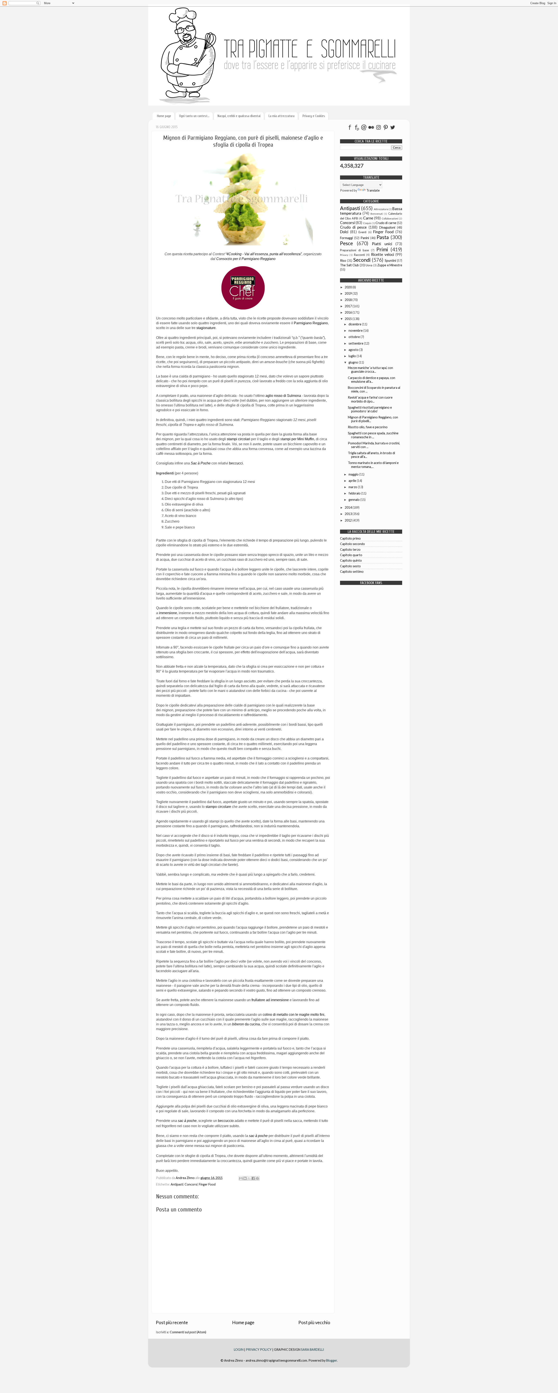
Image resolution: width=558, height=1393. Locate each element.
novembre (356, 330)
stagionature (206, 328)
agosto (354, 350)
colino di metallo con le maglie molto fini (293, 1014)
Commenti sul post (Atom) (188, 1332)
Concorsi (191, 1184)
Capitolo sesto (350, 566)
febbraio (355, 493)
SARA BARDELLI (312, 1349)
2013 (348, 514)
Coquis (367, 223)
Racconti (359, 255)
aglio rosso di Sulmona (283, 396)
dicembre (355, 324)
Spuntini (390, 260)
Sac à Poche (201, 463)
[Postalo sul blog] (245, 1178)
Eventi (362, 232)
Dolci (344, 231)
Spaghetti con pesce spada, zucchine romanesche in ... (373, 435)
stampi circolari (238, 439)
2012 (348, 520)
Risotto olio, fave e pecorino (368, 427)
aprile (353, 480)
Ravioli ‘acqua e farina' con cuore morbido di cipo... (370, 399)
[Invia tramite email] (241, 1178)
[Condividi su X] (249, 1178)
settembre (356, 343)
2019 (348, 293)
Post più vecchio (314, 1322)
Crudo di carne (386, 223)
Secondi (362, 260)
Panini (365, 238)
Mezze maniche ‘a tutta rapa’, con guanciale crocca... (370, 369)
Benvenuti (377, 213)
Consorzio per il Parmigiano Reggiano (246, 259)
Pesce (346, 243)
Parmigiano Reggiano (311, 323)
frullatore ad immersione (270, 1000)
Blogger (331, 1360)
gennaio (354, 499)
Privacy (344, 254)
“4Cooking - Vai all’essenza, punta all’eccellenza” (263, 254)
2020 (348, 287)
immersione (168, 613)
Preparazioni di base (354, 250)
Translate (373, 190)
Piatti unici (382, 243)
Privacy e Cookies (314, 116)
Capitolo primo (350, 538)
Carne (368, 218)
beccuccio (226, 1121)
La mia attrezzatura (281, 116)
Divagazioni (387, 227)
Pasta (383, 237)
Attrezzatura (381, 209)
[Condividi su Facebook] (253, 1178)
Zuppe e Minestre (389, 265)
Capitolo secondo (352, 544)
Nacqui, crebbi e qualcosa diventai (239, 116)
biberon (246, 1024)
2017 (348, 306)
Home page (164, 116)
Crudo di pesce (353, 227)
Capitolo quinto (351, 560)
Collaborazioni (390, 218)
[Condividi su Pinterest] (257, 1178)
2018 (348, 300)
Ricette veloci (382, 254)
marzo (353, 487)
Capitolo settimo (352, 571)
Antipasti (177, 1184)
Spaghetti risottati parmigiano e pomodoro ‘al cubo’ (370, 409)
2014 (348, 507)
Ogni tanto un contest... (194, 116)
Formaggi (346, 238)
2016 (348, 312)
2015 (348, 319)
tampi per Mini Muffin (298, 439)
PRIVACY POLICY (259, 1349)
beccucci (236, 463)
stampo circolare (218, 807)
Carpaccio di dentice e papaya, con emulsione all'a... (371, 379)
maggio (354, 474)
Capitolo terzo (350, 549)
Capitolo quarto (351, 555)
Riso (343, 260)
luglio (353, 356)
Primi (382, 249)
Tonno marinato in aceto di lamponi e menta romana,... (373, 464)
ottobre (355, 337)
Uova (369, 265)
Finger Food (207, 1184)
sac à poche (187, 1121)
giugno (354, 362)
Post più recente (172, 1322)
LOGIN (239, 1349)
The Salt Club (349, 265)
